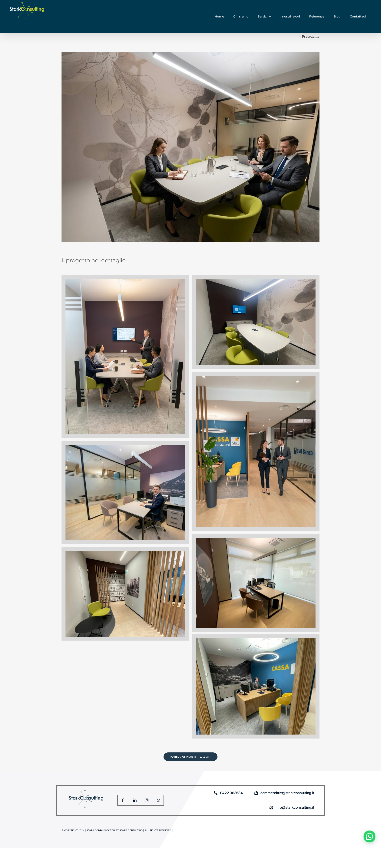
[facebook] (123, 800)
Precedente (310, 36)
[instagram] (147, 800)
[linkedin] (135, 800)
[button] (369, 836)
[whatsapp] (159, 800)
